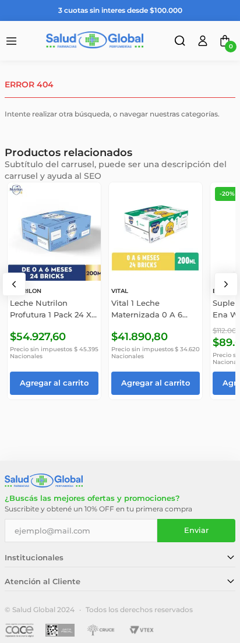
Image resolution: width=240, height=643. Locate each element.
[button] (181, 42)
